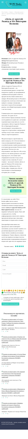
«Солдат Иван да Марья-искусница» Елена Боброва (13, 363)
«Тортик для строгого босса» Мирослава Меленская (11, 345)
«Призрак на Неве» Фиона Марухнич (13, 395)
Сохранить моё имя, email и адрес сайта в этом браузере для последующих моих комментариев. (13, 299)
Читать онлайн (14, 74)
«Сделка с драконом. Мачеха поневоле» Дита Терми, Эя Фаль (14, 328)
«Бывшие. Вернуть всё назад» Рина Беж (14, 411)
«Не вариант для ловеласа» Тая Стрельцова (11, 380)
